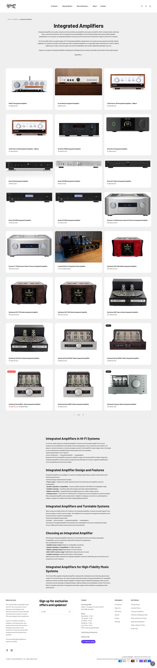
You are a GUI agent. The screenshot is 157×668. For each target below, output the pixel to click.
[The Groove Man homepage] (11, 6)
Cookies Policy (135, 608)
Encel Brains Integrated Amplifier (68, 103)
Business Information (138, 621)
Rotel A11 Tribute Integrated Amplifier (119, 181)
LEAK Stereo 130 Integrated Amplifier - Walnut (122, 103)
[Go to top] (152, 663)
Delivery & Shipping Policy (139, 615)
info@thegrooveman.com (89, 632)
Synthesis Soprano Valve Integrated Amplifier (121, 404)
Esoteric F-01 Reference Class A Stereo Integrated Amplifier (28, 266)
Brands (117, 615)
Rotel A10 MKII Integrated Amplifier (69, 181)
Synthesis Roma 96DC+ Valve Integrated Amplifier (25, 404)
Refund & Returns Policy (139, 618)
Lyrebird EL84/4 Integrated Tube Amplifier (71, 266)
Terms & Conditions (137, 611)
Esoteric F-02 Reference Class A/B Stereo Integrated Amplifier (127, 220)
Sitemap (117, 621)
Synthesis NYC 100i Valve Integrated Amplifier (72, 312)
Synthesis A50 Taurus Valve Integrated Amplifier (122, 312)
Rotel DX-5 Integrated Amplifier (117, 149)
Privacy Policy (135, 604)
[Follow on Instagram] (11, 650)
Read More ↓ (78, 55)
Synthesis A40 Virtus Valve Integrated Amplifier (24, 358)
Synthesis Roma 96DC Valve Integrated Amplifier (73, 404)
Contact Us (118, 604)
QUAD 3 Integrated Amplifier (18, 103)
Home (9, 19)
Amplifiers (15, 19)
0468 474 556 (85, 637)
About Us (118, 608)
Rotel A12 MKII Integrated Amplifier (20, 220)
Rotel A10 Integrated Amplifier (18, 181)
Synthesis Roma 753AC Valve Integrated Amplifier (123, 358)
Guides (117, 618)
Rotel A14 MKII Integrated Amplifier (69, 220)
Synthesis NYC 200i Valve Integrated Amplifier (122, 266)
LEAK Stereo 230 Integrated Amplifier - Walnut (24, 149)
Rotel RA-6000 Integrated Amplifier (69, 149)
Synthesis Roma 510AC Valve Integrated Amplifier (74, 358)
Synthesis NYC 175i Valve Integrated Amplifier (23, 312)
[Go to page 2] (83, 415)
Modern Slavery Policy (138, 625)
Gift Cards (118, 611)
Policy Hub (134, 628)
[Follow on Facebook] (7, 650)
